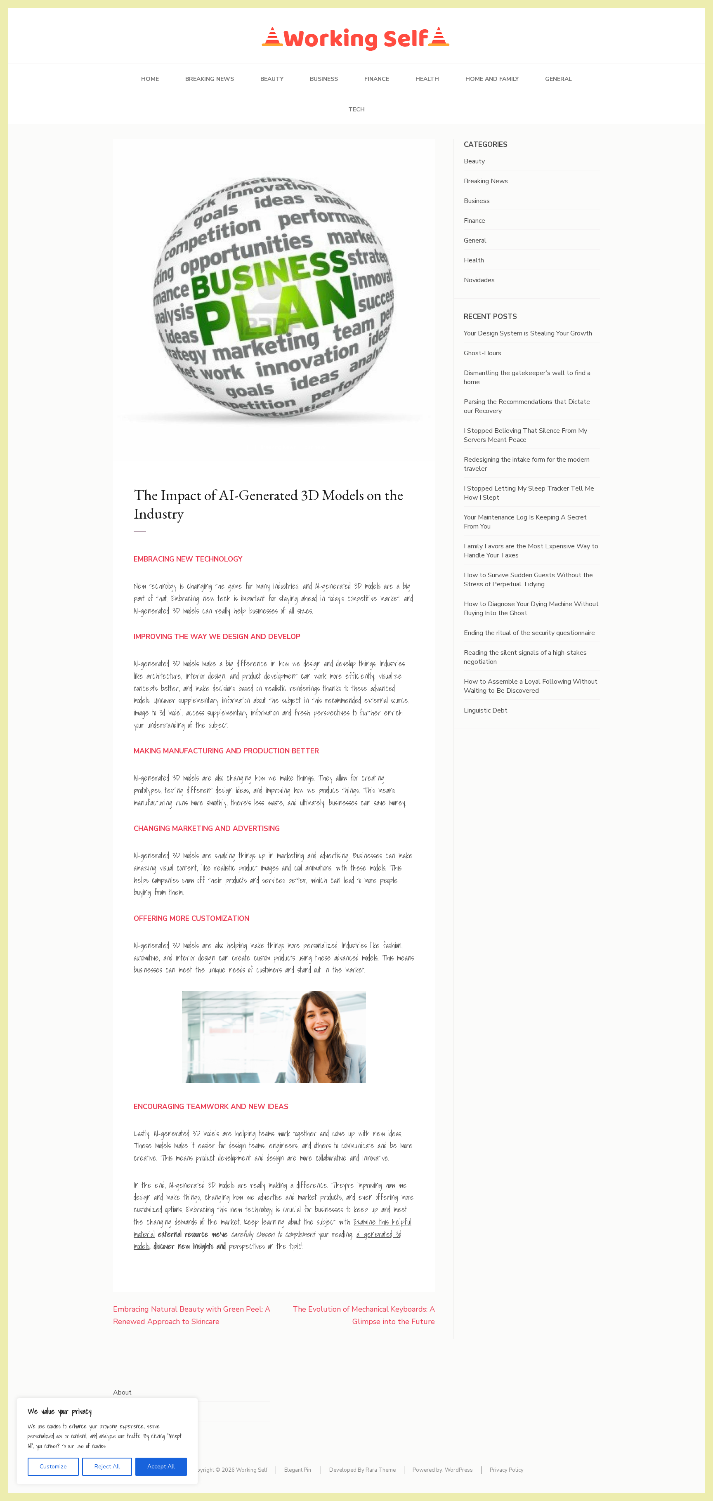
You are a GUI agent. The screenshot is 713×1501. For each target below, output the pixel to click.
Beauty (271, 79)
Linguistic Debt (486, 710)
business (315, 447)
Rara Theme (381, 1470)
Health (427, 79)
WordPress (459, 1470)
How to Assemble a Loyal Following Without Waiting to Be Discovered (530, 686)
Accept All (161, 1466)
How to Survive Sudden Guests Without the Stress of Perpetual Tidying (528, 580)
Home (150, 79)
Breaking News (209, 79)
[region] (107, 1441)
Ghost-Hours (482, 353)
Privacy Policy (507, 1470)
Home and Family (492, 79)
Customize (53, 1466)
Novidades (479, 280)
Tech (356, 109)
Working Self (251, 1470)
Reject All (107, 1466)
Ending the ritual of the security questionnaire (529, 632)
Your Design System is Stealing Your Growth (528, 333)
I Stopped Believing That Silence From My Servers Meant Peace (525, 435)
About (122, 1392)
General (558, 79)
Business (324, 79)
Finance (376, 79)
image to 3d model (158, 713)
